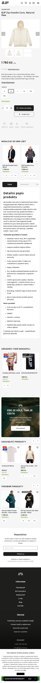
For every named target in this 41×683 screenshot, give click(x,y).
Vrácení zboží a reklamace (20, 624)
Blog (20, 602)
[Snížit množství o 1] (3, 108)
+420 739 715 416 (20, 644)
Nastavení (20, 674)
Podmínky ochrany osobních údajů (20, 621)
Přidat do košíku (25, 108)
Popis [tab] (10, 184)
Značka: (5, 9)
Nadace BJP (20, 595)
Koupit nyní (26, 114)
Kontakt (20, 606)
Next (38, 441)
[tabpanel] (10, 461)
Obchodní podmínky (20, 628)
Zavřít (35, 132)
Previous (33, 441)
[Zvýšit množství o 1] (11, 108)
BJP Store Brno (20, 591)
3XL (35, 521)
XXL (15, 175)
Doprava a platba (20, 632)
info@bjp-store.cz (20, 648)
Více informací (7, 82)
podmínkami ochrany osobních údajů (20, 561)
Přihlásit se (20, 554)
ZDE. (24, 670)
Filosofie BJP (20, 428)
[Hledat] (21, 2)
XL (11, 175)
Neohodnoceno (13, 69)
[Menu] (38, 3)
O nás (20, 599)
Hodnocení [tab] (24, 184)
